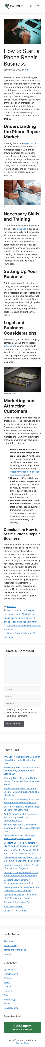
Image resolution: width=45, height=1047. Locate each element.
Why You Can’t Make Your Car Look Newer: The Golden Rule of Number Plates (22, 781)
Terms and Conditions (15, 950)
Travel (7, 1003)
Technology (9, 999)
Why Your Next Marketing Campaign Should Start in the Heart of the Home (22, 760)
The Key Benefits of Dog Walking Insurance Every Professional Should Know (22, 827)
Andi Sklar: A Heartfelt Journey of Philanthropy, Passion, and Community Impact (21, 817)
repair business (31, 143)
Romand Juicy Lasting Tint (17, 902)
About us (8, 941)
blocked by (22, 1027)
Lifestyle (8, 991)
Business (11, 606)
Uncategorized (11, 1008)
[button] (31, 6)
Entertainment (11, 974)
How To (8, 986)
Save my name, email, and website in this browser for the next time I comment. (21, 712)
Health (7, 982)
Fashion (8, 978)
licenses (8, 346)
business (21, 229)
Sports (7, 995)
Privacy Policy (11, 945)
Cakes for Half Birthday (15, 910)
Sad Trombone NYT (14, 906)
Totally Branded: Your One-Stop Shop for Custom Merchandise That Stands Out (22, 791)
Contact (8, 954)
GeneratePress (22, 1043)
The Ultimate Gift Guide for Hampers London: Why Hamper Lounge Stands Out (22, 770)
